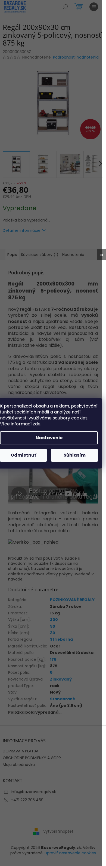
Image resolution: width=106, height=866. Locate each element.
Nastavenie (49, 438)
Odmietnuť (23, 455)
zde (36, 424)
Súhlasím (75, 455)
